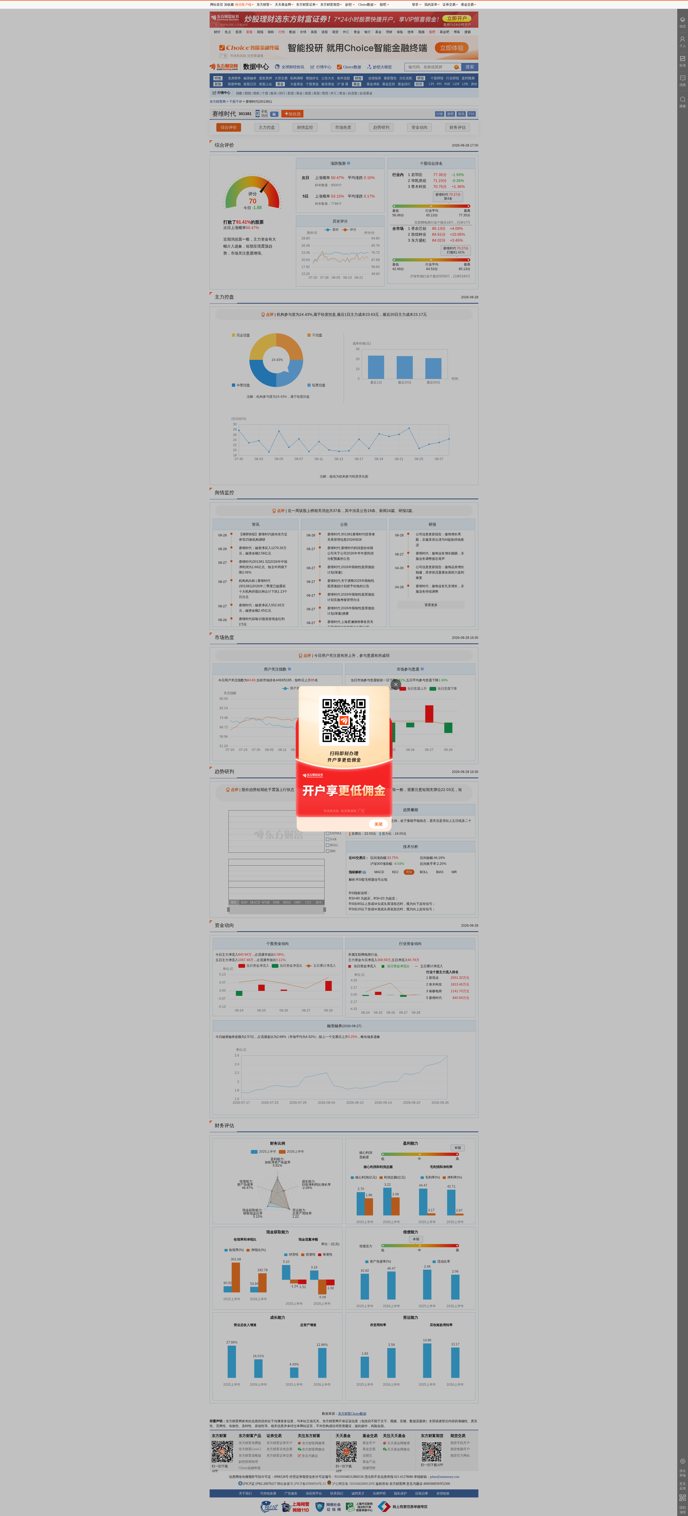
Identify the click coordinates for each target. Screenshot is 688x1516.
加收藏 (229, 4)
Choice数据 (366, 4)
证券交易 (449, 4)
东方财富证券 (306, 4)
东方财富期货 (330, 4)
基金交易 (467, 4)
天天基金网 (283, 4)
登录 (415, 4)
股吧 (383, 4)
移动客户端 (243, 4)
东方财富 (263, 4)
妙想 (348, 4)
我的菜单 (430, 4)
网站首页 (216, 4)
